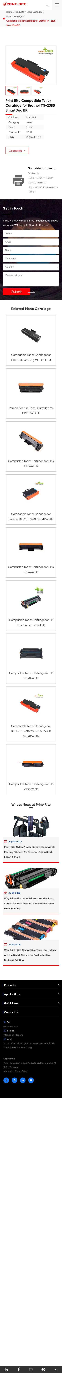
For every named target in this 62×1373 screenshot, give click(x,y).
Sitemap (7, 1071)
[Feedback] (43, 1369)
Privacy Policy (21, 1071)
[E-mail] (31, 1369)
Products (19, 12)
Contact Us (11, 1012)
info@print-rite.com (13, 1035)
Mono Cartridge (14, 16)
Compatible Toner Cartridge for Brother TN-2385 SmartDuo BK (30, 23)
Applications (12, 994)
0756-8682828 (10, 1026)
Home (9, 12)
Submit (16, 292)
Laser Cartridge (34, 12)
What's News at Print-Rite (31, 805)
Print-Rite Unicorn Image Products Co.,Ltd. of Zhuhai (28, 1063)
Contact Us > (17, 150)
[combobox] (31, 267)
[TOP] (56, 1369)
